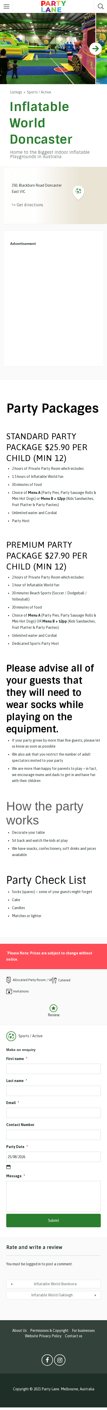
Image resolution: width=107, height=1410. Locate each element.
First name (16, 1059)
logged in (33, 1264)
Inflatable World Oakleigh (52, 1295)
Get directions (30, 204)
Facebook (47, 1361)
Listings (16, 92)
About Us (19, 1330)
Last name (16, 1081)
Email (12, 1103)
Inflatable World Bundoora (55, 1284)
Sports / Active (39, 92)
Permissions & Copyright (49, 1330)
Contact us (73, 1336)
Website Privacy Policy (43, 1336)
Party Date (17, 1147)
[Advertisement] (53, 306)
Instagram (60, 1361)
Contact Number (20, 1125)
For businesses (83, 1330)
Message (15, 1176)
